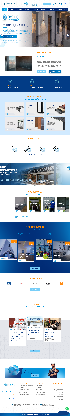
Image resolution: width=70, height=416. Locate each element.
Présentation (11, 9)
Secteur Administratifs (30, 234)
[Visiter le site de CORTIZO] (22, 283)
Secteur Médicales (49, 234)
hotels (40, 234)
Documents (44, 9)
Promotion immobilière (20, 234)
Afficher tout (35, 268)
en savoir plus (41, 71)
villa (11, 234)
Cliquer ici (35, 375)
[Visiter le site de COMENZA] (35, 283)
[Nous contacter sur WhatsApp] (67, 408)
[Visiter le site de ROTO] (48, 283)
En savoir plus (35, 289)
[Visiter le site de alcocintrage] (8, 283)
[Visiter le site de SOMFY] (61, 283)
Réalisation (35, 9)
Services (27, 9)
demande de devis (63, 413)
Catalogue (47, 4)
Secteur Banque (59, 234)
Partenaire (52, 9)
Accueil (4, 9)
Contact (65, 9)
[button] (34, 185)
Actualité (60, 9)
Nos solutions (19, 9)
